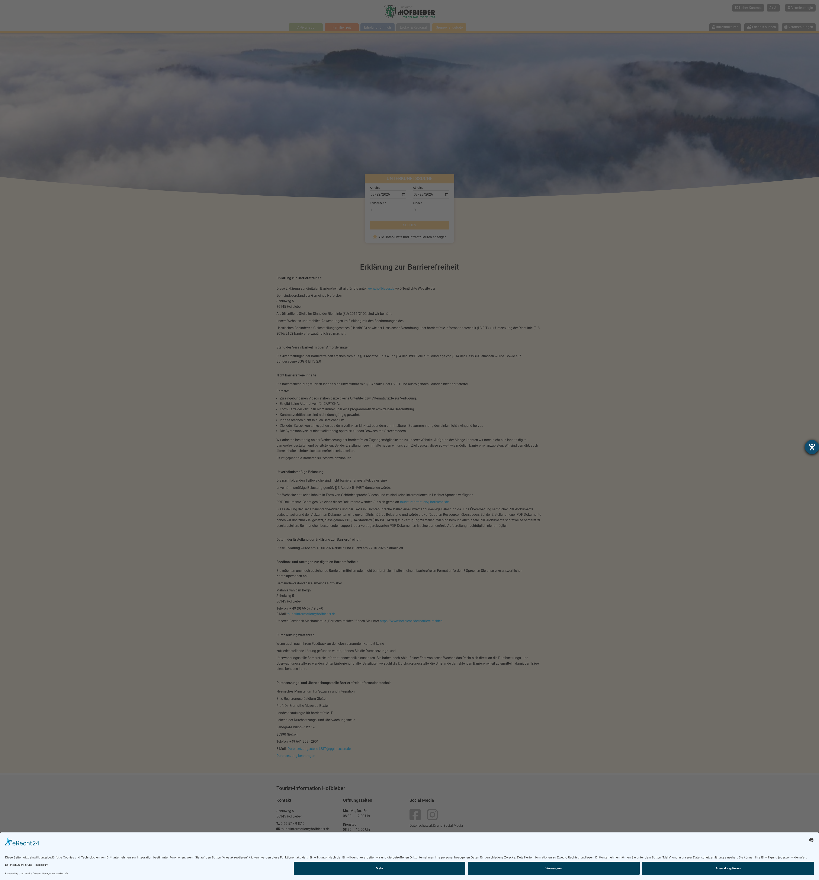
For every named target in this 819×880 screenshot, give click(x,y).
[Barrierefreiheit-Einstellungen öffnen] (812, 447)
